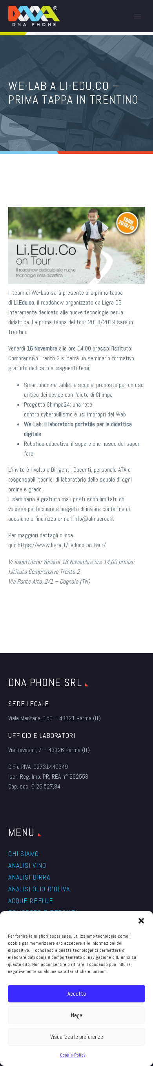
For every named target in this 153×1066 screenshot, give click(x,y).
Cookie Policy (73, 1055)
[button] (141, 921)
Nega (76, 1015)
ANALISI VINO (27, 865)
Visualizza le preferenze (76, 1036)
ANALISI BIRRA (29, 877)
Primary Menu (138, 16)
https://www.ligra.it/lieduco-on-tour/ (62, 545)
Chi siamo (23, 853)
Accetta (76, 993)
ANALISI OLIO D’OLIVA (39, 888)
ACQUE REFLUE (30, 900)
